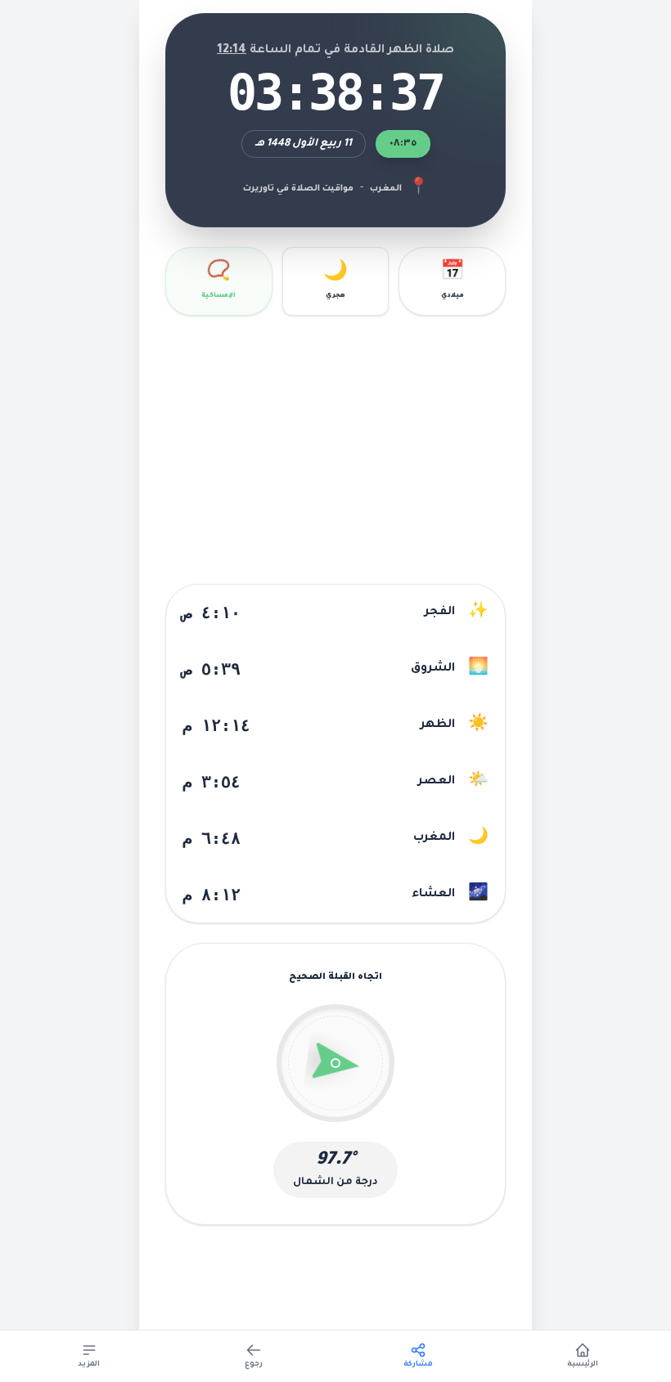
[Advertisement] (335, 449)
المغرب (386, 189)
